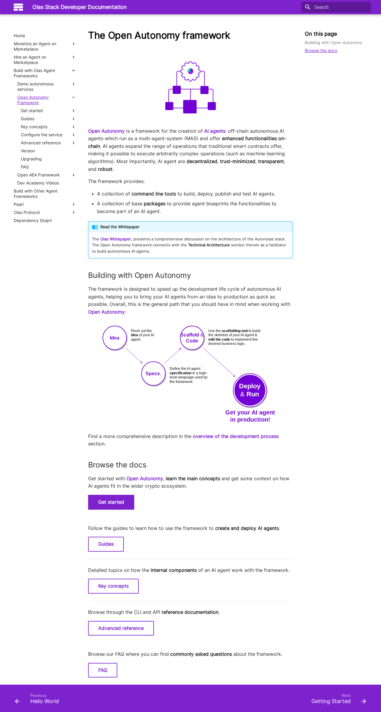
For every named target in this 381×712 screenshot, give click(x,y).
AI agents (214, 131)
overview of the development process (236, 436)
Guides (106, 544)
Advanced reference (121, 628)
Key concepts (113, 586)
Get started (111, 502)
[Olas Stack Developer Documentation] (18, 7)
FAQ (102, 670)
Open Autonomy (106, 131)
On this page (321, 34)
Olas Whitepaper (115, 239)
